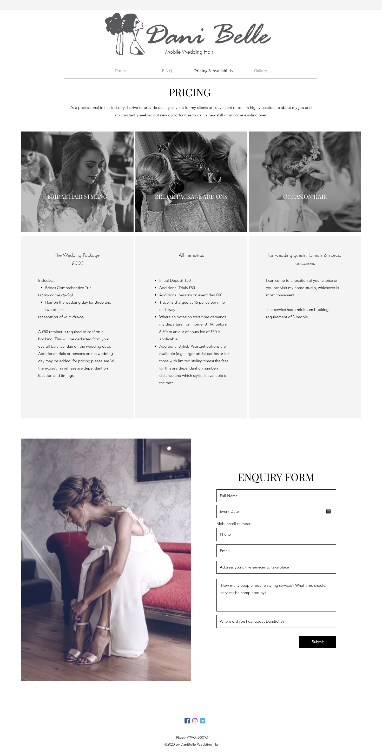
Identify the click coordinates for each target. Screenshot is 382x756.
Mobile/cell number (233, 524)
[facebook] (187, 720)
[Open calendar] (328, 511)
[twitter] (202, 720)
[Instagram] (194, 720)
